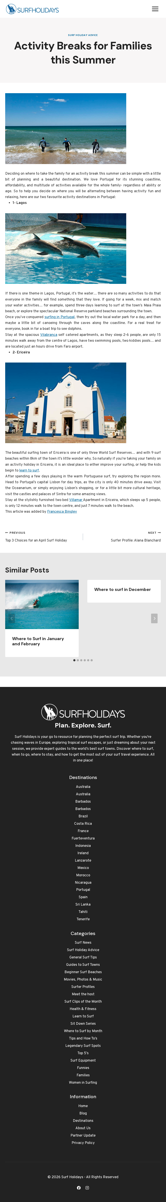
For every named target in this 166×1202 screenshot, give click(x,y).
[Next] (154, 618)
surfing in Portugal (60, 317)
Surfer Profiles (83, 987)
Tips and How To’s (83, 1038)
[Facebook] (78, 1187)
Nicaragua (83, 882)
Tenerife (83, 919)
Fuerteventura (83, 838)
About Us (83, 1128)
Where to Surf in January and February (38, 641)
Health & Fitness (83, 1009)
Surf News (83, 942)
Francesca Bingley (62, 511)
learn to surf (29, 470)
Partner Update (83, 1135)
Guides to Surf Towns (83, 965)
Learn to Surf (83, 1016)
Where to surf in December (122, 589)
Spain (83, 897)
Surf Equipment (83, 1060)
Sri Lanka (83, 904)
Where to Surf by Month (83, 1031)
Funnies (83, 1068)
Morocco (83, 875)
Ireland (83, 853)
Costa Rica (83, 823)
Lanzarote (83, 860)
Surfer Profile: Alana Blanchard (136, 537)
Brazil (83, 816)
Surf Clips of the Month (83, 1001)
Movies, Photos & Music (83, 979)
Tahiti (83, 912)
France (83, 831)
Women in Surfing (83, 1082)
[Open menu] (155, 9)
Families (83, 1075)
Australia (83, 787)
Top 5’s (83, 1053)
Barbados (83, 801)
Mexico (83, 868)
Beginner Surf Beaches (83, 972)
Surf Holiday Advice (83, 35)
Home (83, 1106)
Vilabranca (48, 335)
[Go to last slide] (11, 618)
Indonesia (83, 846)
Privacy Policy (83, 1143)
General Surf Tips (83, 957)
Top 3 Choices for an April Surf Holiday (36, 537)
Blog (83, 1113)
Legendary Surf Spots (83, 1046)
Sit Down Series (83, 1023)
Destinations (83, 1121)
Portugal (83, 890)
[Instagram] (87, 1187)
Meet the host (83, 994)
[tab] (74, 660)
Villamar (76, 500)
